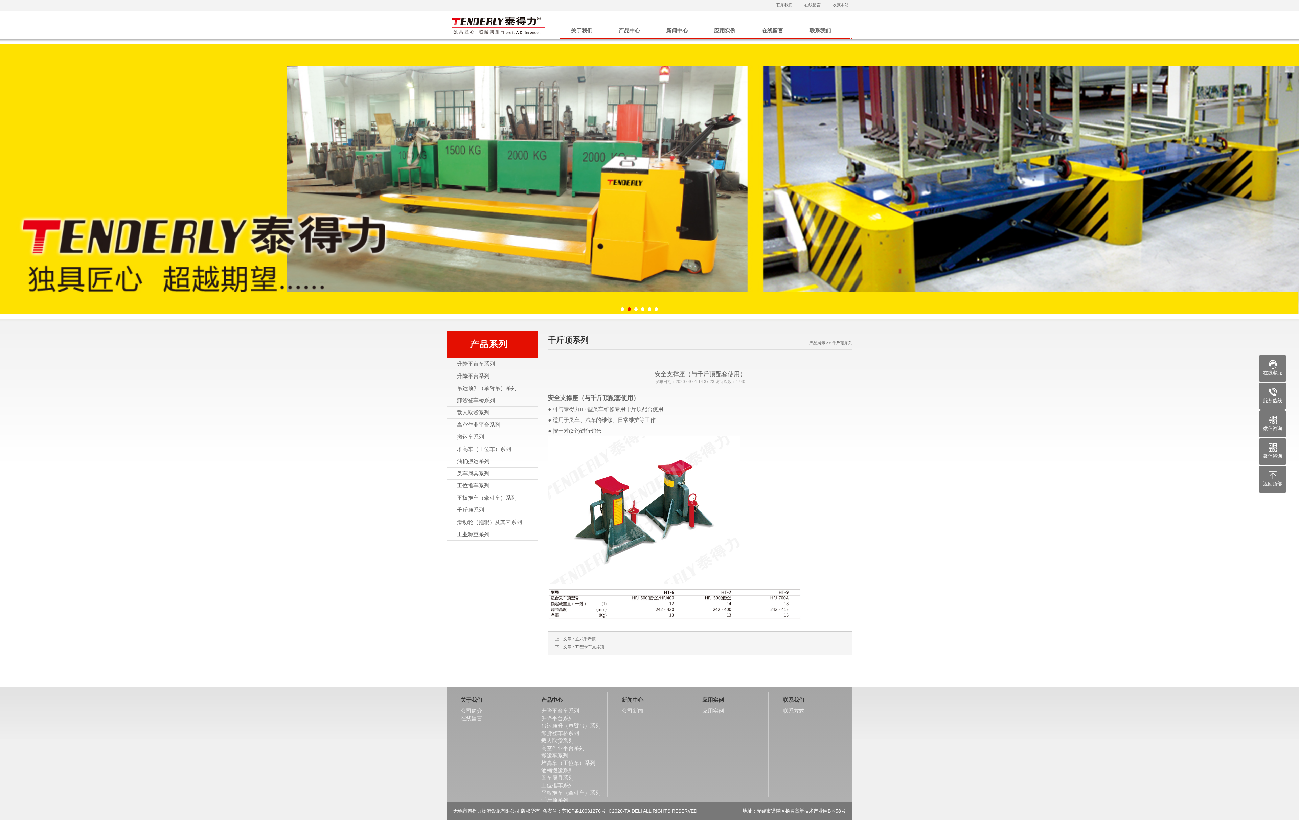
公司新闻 (632, 711)
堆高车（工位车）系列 (484, 449)
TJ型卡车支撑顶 (589, 647)
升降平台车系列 (476, 364)
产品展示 (817, 343)
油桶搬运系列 (473, 461)
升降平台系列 (473, 376)
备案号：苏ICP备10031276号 (574, 811)
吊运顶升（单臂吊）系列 (487, 388)
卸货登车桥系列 (476, 400)
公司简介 (471, 711)
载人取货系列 (473, 412)
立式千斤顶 (585, 639)
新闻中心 (677, 30)
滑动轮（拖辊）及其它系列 (489, 522)
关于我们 (582, 30)
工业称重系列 (473, 534)
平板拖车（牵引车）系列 (487, 498)
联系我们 (784, 5)
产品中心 (629, 30)
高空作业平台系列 (478, 425)
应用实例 (725, 30)
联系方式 (793, 711)
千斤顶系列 (470, 510)
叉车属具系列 (473, 473)
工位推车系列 (473, 485)
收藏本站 (840, 5)
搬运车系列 (470, 437)
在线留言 (812, 5)
